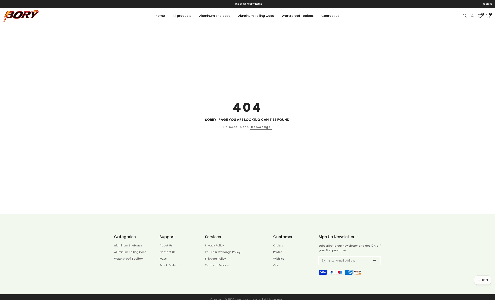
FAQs (163, 259)
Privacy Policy (214, 245)
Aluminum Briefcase (128, 245)
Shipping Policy (215, 259)
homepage (261, 127)
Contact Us (168, 252)
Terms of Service (217, 265)
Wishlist (278, 259)
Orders (278, 245)
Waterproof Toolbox (128, 259)
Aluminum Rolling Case (130, 252)
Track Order (168, 265)
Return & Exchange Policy (222, 252)
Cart (276, 265)
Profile (277, 252)
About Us (166, 245)
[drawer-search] (465, 16)
